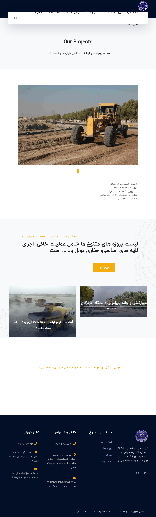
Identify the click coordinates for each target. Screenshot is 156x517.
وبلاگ (109, 455)
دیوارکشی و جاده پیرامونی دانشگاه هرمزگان (114, 303)
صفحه (106, 53)
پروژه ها (107, 448)
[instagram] (137, 472)
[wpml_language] (129, 472)
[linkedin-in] (145, 472)
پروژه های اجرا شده (91, 53)
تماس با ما (106, 461)
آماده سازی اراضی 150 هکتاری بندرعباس (42, 322)
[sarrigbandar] (143, 6)
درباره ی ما (106, 442)
